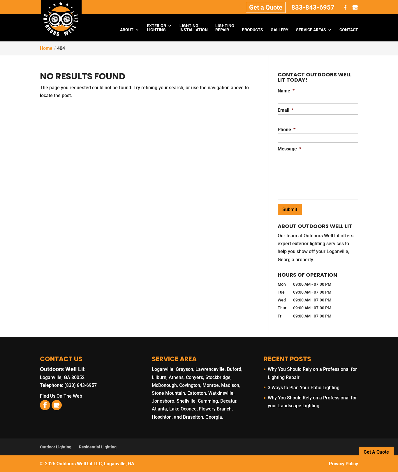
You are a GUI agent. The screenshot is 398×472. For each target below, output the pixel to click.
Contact (348, 30)
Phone (286, 129)
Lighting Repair (224, 28)
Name (286, 91)
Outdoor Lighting (55, 447)
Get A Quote (376, 452)
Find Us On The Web (61, 396)
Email (286, 110)
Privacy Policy (343, 463)
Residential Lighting (98, 447)
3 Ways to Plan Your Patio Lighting (303, 387)
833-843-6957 (312, 7)
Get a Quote (265, 7)
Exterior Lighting (156, 28)
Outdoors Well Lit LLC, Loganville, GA (95, 463)
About (126, 30)
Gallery (279, 30)
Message (289, 149)
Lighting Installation (193, 28)
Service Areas (311, 30)
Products (252, 30)
